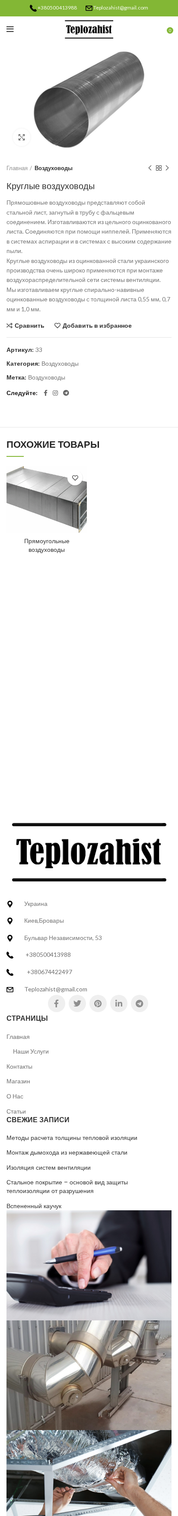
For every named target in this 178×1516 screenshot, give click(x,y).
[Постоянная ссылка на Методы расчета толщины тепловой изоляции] (89, 1264)
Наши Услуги (31, 1051)
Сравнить (29, 326)
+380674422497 (49, 971)
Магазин (18, 1081)
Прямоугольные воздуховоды (47, 545)
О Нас (14, 1096)
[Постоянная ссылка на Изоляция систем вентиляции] (89, 1484)
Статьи (16, 1111)
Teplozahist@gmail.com (120, 7)
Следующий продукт (167, 168)
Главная (17, 168)
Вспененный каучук (33, 1206)
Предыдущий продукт (150, 168)
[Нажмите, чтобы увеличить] (21, 137)
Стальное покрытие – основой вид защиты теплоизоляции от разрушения (67, 1186)
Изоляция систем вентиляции (48, 1168)
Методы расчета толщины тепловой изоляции (71, 1138)
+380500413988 (57, 7)
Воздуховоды (54, 168)
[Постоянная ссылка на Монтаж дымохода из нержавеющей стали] (89, 1374)
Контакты (19, 1066)
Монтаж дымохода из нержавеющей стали (66, 1153)
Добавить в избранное (97, 326)
